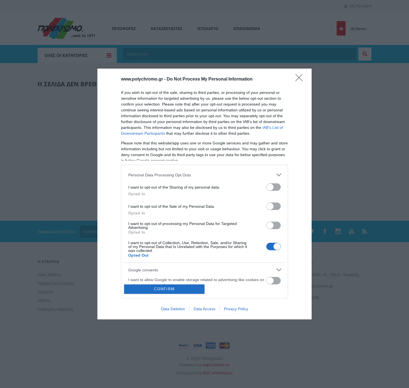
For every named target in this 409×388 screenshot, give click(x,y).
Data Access (204, 309)
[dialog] (204, 194)
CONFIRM (164, 289)
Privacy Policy (236, 309)
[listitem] (204, 175)
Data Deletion (173, 309)
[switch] (273, 187)
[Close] (300, 79)
